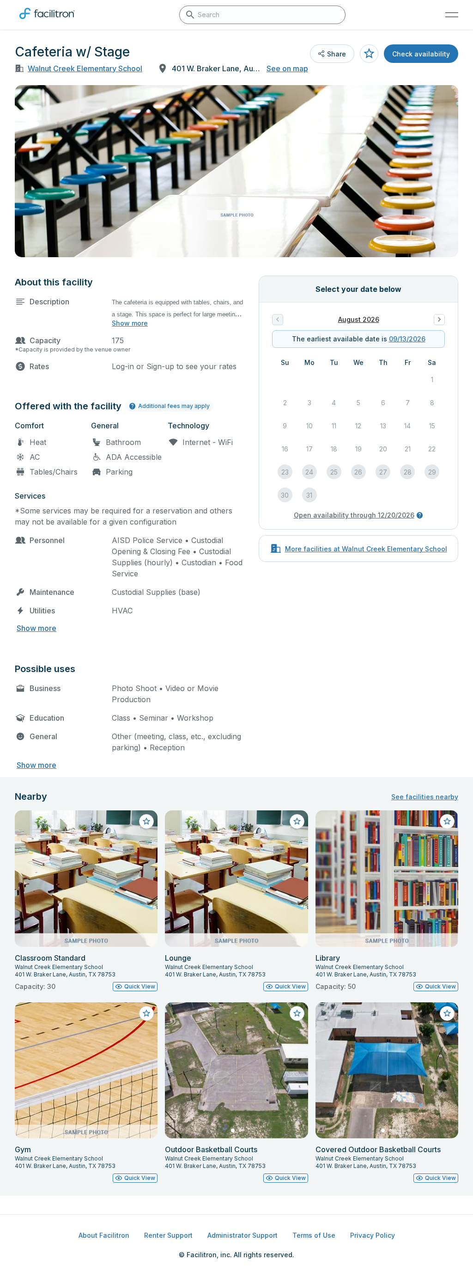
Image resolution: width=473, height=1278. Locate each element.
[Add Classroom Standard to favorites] (146, 821)
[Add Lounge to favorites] (297, 821)
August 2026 (358, 319)
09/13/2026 (407, 339)
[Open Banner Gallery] (236, 171)
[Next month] (439, 319)
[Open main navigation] (451, 14)
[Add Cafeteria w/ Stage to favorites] (369, 53)
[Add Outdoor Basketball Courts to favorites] (297, 1013)
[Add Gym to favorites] (146, 1013)
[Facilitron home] (47, 20)
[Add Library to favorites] (447, 821)
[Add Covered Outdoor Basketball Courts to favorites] (447, 1013)
